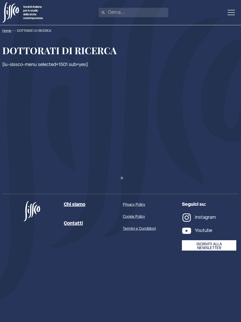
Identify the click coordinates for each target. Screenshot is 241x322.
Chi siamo (74, 204)
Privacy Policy (134, 205)
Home (6, 31)
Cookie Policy (134, 217)
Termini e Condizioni (139, 229)
